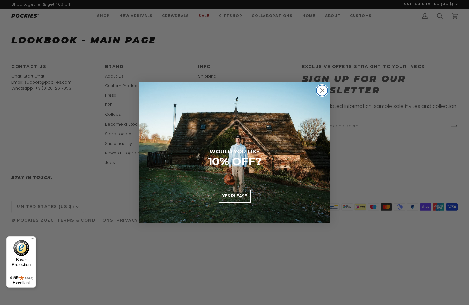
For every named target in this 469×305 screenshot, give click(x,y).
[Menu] (32, 240)
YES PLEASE (234, 195)
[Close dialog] (322, 90)
